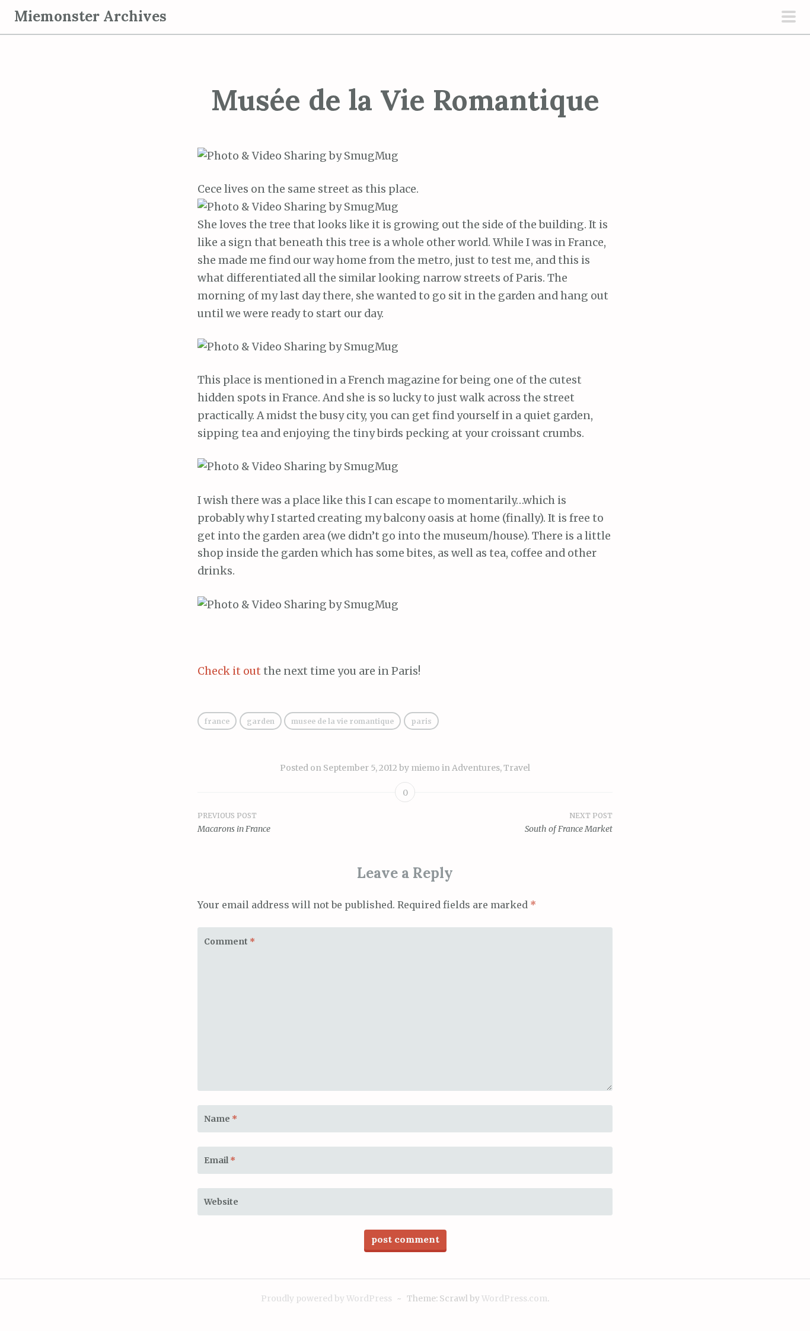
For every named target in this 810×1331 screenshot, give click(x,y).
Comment (229, 941)
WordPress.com (514, 1298)
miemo (425, 767)
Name (220, 1118)
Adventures (476, 767)
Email (219, 1160)
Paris (421, 721)
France (217, 721)
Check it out (229, 671)
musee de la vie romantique (342, 721)
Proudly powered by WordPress (326, 1298)
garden (261, 721)
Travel (516, 767)
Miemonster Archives (90, 16)
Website (221, 1201)
